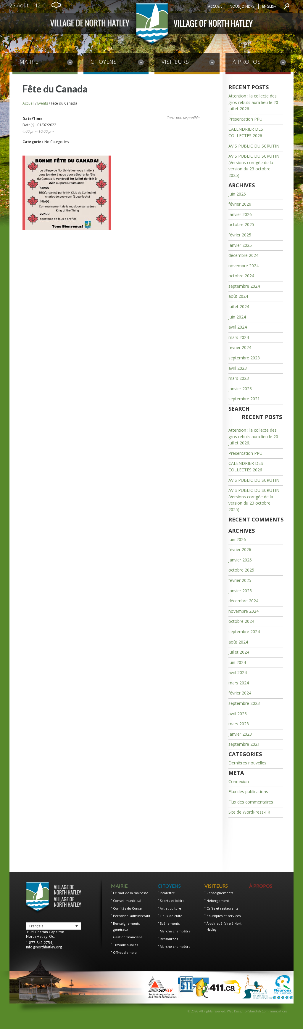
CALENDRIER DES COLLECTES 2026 (245, 132)
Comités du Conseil (128, 908)
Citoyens (104, 61)
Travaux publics (125, 944)
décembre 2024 (243, 255)
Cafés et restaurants (222, 908)
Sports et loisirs (172, 900)
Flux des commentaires (250, 802)
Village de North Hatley (151, 25)
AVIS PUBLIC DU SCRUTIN (253, 146)
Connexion (238, 781)
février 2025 (239, 235)
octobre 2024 (241, 276)
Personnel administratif (131, 915)
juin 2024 (237, 317)
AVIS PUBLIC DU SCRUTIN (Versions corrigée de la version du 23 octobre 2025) (253, 165)
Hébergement (218, 900)
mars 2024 (238, 337)
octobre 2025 (241, 224)
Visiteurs (175, 61)
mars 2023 (238, 378)
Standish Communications (268, 1011)
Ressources (169, 939)
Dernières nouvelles (247, 763)
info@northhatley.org (44, 947)
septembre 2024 (244, 286)
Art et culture (170, 908)
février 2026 (239, 204)
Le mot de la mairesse (130, 893)
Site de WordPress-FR (249, 812)
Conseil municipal (127, 900)
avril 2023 (237, 368)
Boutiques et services (224, 915)
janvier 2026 (240, 214)
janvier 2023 (240, 388)
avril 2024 (237, 327)
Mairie (29, 61)
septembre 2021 (244, 398)
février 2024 (239, 347)
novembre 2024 (243, 265)
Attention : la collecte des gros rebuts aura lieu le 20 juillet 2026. (253, 102)
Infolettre (167, 893)
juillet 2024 (238, 306)
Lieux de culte (171, 915)
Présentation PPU (245, 119)
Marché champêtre (175, 931)
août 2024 (238, 296)
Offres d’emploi (125, 952)
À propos (247, 61)
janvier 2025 (240, 245)
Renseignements (220, 893)
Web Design (235, 1011)
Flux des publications (248, 791)
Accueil (215, 6)
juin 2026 (237, 194)
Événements (170, 923)
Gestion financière (127, 937)
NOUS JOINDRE (242, 6)
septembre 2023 (244, 358)
